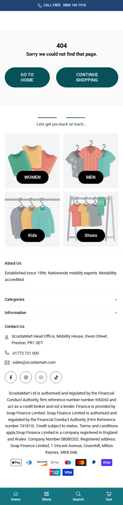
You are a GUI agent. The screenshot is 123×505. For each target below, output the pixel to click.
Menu (46, 499)
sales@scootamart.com (34, 362)
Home (15, 499)
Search (78, 499)
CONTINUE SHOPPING (87, 77)
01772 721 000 (26, 353)
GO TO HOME (27, 77)
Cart (109, 499)
